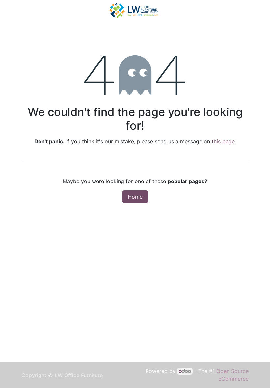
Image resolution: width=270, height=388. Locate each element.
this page (223, 141)
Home (135, 196)
